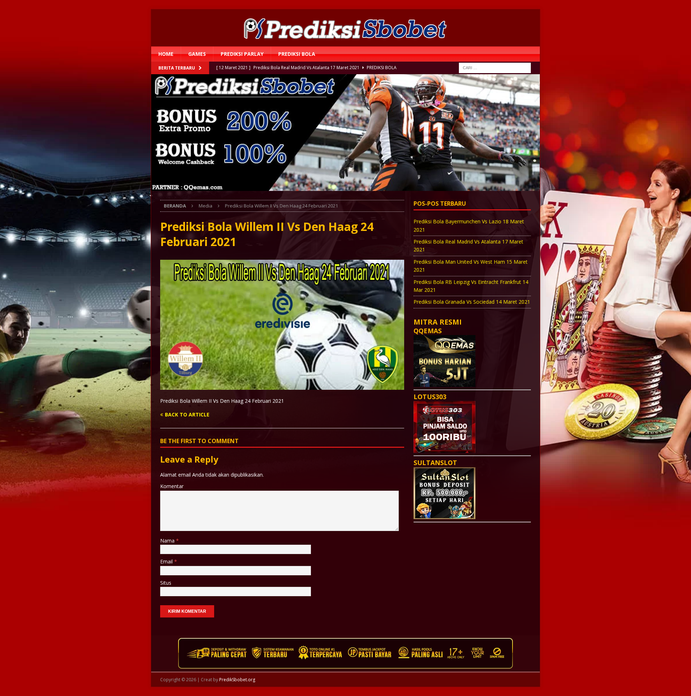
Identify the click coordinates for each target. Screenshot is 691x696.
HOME (165, 53)
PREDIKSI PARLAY (242, 53)
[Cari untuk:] (495, 67)
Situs (165, 582)
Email (167, 561)
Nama (168, 540)
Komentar (172, 486)
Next (552, 133)
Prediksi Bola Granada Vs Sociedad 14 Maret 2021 (472, 301)
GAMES (197, 53)
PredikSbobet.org (237, 680)
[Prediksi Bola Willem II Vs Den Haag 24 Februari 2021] (282, 385)
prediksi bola (296, 53)
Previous (138, 133)
